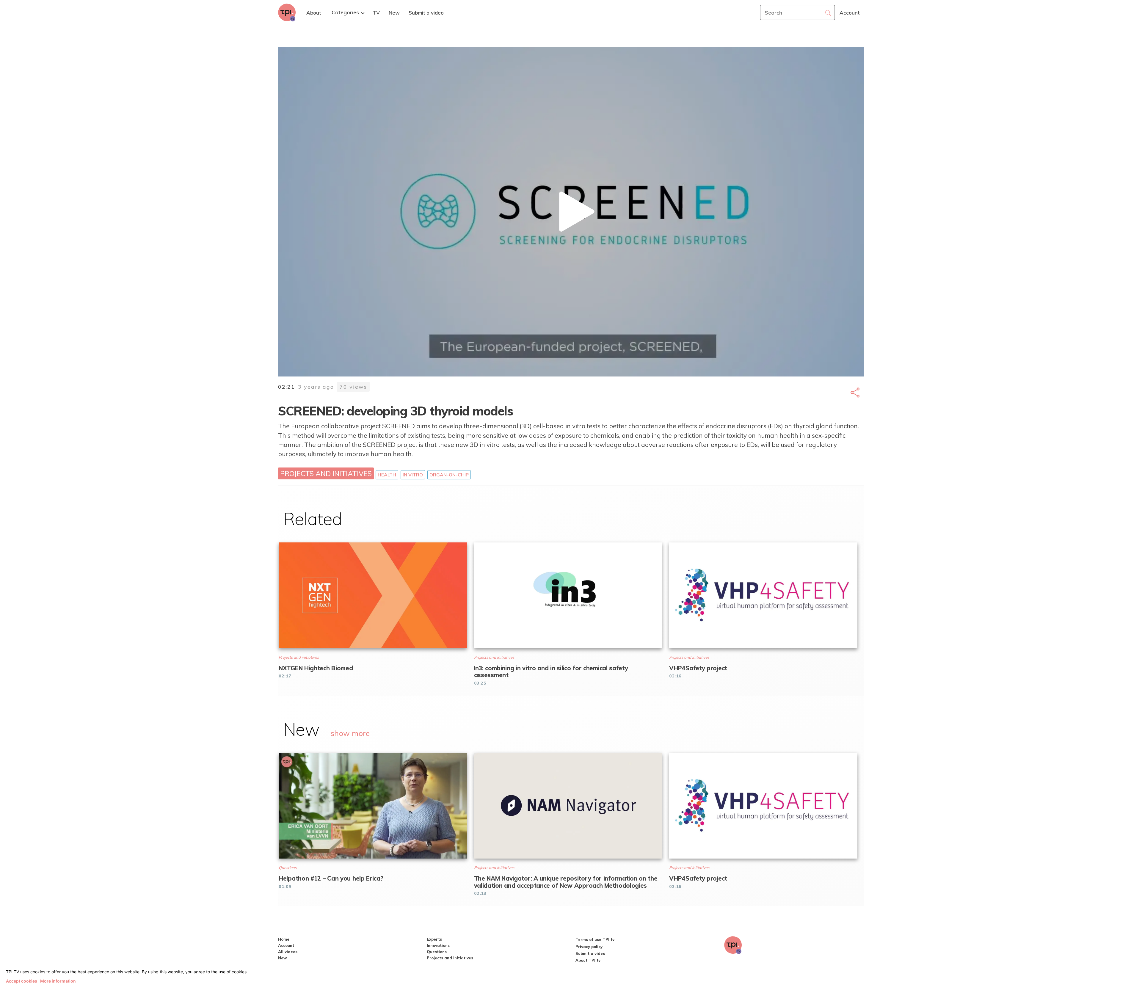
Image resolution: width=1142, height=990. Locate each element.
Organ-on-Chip (449, 475)
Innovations (438, 945)
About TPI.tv (587, 960)
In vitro (413, 475)
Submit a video (590, 953)
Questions (437, 951)
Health (387, 475)
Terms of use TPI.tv (594, 939)
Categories (345, 12)
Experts (434, 939)
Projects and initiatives (326, 473)
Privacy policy (589, 946)
